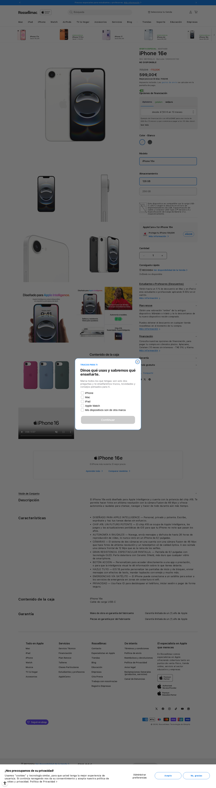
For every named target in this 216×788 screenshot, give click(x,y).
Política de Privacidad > (43, 781)
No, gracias (196, 776)
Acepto (168, 776)
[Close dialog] (137, 362)
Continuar (108, 420)
